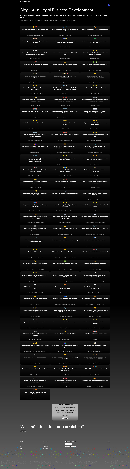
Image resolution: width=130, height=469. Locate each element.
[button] (109, 2)
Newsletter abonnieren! (70, 446)
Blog (21, 446)
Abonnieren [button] (65, 418)
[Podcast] (109, 5)
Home (21, 441)
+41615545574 (68, 443)
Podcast (45, 443)
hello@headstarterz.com (71, 441)
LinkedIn (45, 444)
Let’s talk (23, 431)
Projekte (22, 443)
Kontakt (22, 448)
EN (46, 441)
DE (43, 441)
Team (21, 444)
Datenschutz (45, 446)
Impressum (45, 448)
